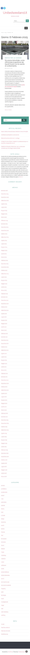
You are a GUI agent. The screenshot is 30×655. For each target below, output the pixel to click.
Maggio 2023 (4, 283)
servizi (2, 578)
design (2, 518)
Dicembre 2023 (4, 263)
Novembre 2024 (5, 230)
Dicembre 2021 (4, 340)
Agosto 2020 (4, 393)
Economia (3, 522)
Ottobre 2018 (4, 460)
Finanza (3, 532)
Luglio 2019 (4, 436)
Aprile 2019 (3, 446)
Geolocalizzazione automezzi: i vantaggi (10, 138)
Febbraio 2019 (4, 450)
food (2, 535)
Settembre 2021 (4, 350)
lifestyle (3, 548)
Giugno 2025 (4, 210)
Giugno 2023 (4, 280)
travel (2, 598)
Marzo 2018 (4, 476)
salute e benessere (5, 575)
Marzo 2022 (4, 330)
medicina (3, 558)
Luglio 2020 (4, 396)
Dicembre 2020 (4, 380)
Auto (2, 498)
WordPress (10, 651)
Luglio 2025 (4, 207)
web (2, 608)
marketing (3, 555)
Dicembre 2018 (4, 453)
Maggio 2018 (4, 469)
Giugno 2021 (4, 360)
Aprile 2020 (4, 406)
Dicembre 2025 (4, 193)
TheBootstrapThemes (23, 651)
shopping (3, 588)
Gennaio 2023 (4, 297)
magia (2, 552)
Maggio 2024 (4, 250)
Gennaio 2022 (4, 336)
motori (2, 562)
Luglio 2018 (4, 466)
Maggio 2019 (4, 443)
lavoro (2, 545)
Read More (8, 109)
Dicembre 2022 (4, 300)
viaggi (2, 605)
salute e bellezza (5, 572)
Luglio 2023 (4, 277)
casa (2, 512)
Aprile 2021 (3, 366)
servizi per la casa (5, 582)
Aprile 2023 (3, 287)
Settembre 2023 (5, 273)
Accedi (2, 624)
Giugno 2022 (4, 320)
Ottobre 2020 (4, 386)
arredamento (4, 492)
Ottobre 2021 (4, 346)
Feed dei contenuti (5, 627)
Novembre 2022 (5, 303)
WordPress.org (4, 634)
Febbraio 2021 (4, 373)
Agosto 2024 (4, 240)
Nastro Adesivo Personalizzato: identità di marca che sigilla (14, 131)
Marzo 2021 (3, 370)
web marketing (4, 611)
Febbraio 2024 (4, 260)
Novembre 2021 (5, 343)
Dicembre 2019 (4, 420)
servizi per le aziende (13, 58)
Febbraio (9, 32)
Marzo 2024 (4, 257)
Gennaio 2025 (4, 223)
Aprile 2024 (4, 253)
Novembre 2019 (5, 423)
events (2, 525)
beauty (2, 508)
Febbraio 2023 (4, 293)
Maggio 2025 (4, 213)
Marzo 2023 (4, 290)
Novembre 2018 (5, 456)
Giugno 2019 (4, 440)
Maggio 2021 (4, 363)
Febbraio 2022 (4, 333)
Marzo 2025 (4, 217)
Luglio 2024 (4, 243)
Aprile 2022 (3, 327)
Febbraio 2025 (4, 220)
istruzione (3, 542)
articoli (2, 495)
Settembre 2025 (5, 200)
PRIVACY (21, 176)
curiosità (3, 515)
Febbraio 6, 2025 (9, 68)
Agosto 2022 (4, 313)
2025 (5, 32)
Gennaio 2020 (4, 416)
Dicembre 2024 (4, 227)
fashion (2, 528)
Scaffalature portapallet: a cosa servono (10, 134)
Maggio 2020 (4, 403)
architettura (3, 488)
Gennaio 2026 (4, 190)
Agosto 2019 (4, 433)
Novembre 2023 (5, 267)
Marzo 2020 (4, 410)
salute (2, 568)
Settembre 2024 (5, 237)
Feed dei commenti (5, 630)
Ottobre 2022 (4, 307)
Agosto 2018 (4, 463)
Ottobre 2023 (4, 270)
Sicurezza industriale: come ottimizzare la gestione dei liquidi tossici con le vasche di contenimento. (15, 63)
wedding (3, 615)
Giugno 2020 (4, 400)
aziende (3, 505)
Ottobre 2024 (4, 233)
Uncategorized (4, 601)
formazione (3, 538)
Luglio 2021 (3, 356)
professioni (3, 565)
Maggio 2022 (4, 323)
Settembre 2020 (5, 390)
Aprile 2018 (4, 473)
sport (2, 592)
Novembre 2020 (5, 383)
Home (2, 32)
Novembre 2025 (5, 197)
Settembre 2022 (5, 310)
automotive (3, 502)
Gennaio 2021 (4, 376)
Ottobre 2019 (4, 426)
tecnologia (3, 595)
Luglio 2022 (4, 317)
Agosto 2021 (4, 353)
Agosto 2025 (4, 203)
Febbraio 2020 (4, 413)
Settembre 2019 (5, 430)
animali (3, 485)
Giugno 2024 (4, 247)
